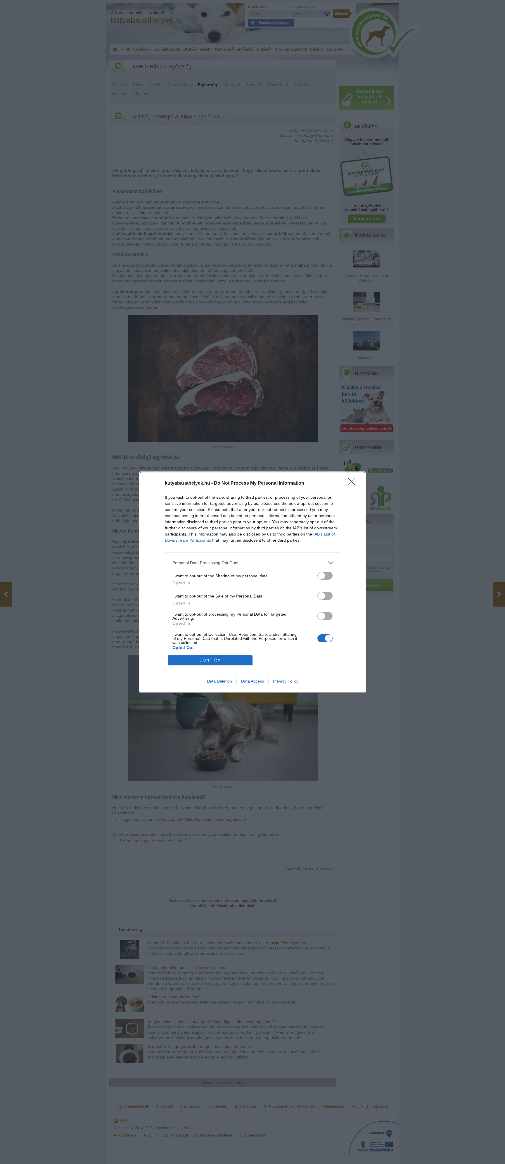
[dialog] (252, 582)
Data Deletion (219, 681)
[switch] (325, 576)
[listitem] (252, 563)
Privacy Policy (285, 681)
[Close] (353, 483)
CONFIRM (210, 660)
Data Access (252, 681)
